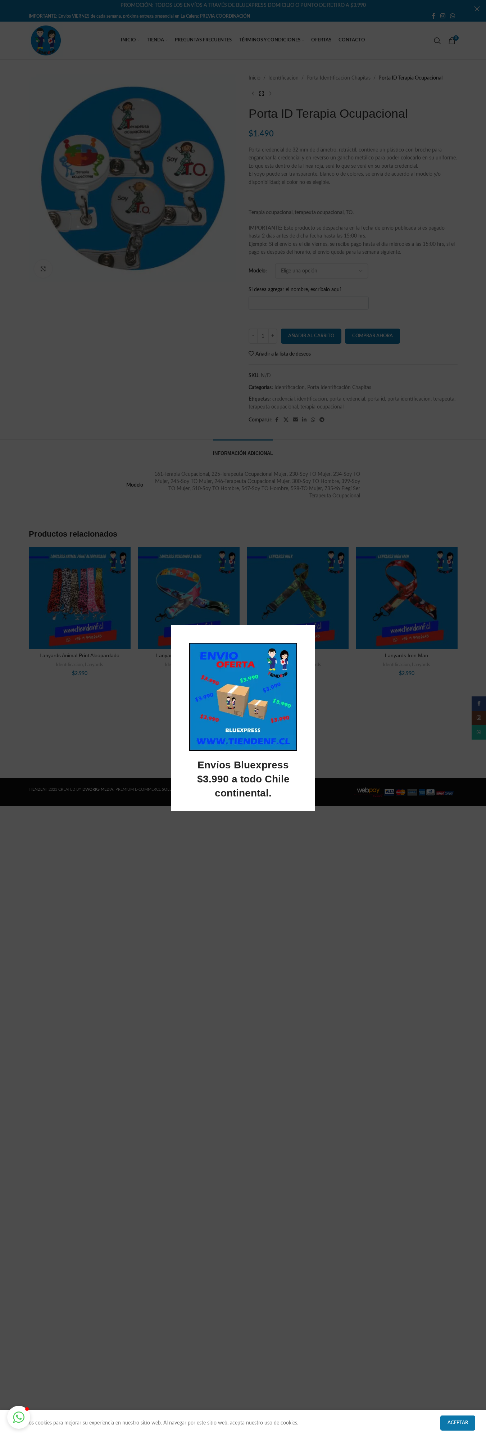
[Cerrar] (312, 616)
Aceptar (458, 1423)
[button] (18, 1417)
